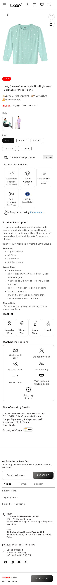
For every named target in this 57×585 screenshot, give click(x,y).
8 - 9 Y (22, 140)
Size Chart (48, 157)
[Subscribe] (43, 475)
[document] (25, 44)
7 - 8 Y (8, 140)
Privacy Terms (9, 491)
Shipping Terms (10, 497)
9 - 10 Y (37, 140)
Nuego (7, 483)
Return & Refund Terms (13, 504)
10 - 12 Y (9, 148)
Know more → (37, 212)
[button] (4, 4)
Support (38, 483)
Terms (22, 483)
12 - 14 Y (25, 148)
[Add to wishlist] (51, 17)
